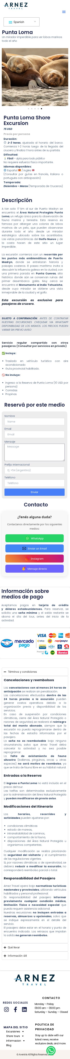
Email (7, 429)
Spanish (18, 22)
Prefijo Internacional (17, 464)
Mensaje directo (37, 568)
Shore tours (13, 1036)
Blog (8, 1045)
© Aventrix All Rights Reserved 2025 (35, 1054)
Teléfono (9, 477)
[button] (64, 11)
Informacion (13, 1041)
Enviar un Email (37, 548)
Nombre (9, 416)
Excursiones (13, 1031)
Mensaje (9, 441)
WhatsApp (37, 538)
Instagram (37, 558)
